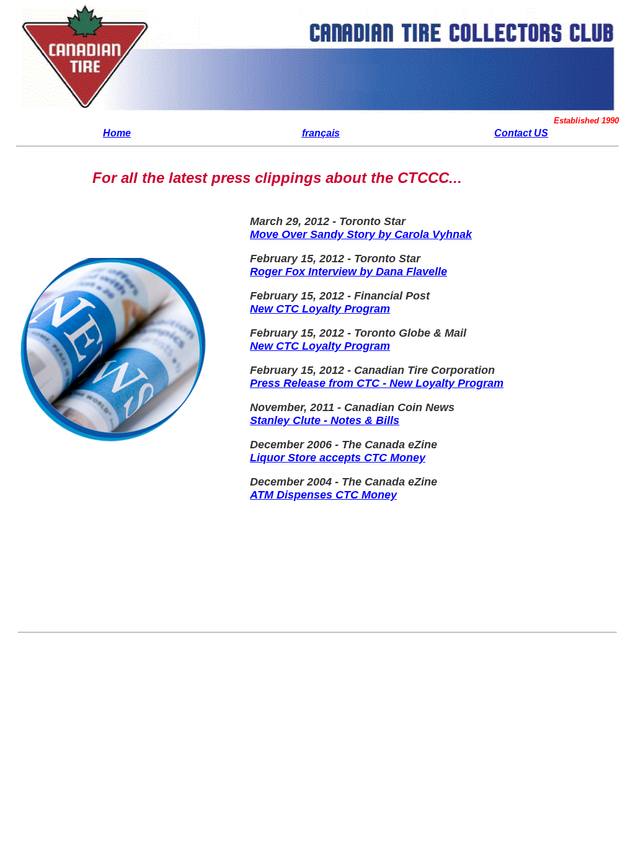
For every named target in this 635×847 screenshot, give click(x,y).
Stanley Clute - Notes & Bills (324, 420)
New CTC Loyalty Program (320, 309)
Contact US (521, 133)
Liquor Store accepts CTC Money (337, 457)
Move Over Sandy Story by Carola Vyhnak (361, 234)
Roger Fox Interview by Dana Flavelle (348, 271)
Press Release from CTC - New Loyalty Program (377, 383)
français (321, 133)
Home (117, 133)
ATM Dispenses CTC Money (323, 495)
